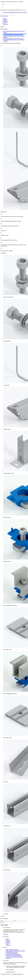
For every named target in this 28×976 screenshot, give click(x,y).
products (5, 29)
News (20, 12)
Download (17, 12)
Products (12, 12)
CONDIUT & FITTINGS (11, 953)
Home (4, 12)
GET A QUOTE (4, 16)
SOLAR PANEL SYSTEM (12, 952)
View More (5, 934)
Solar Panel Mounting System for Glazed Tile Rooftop (15, 33)
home (2, 29)
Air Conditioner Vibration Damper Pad (14, 956)
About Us (8, 12)
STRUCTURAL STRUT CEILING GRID (15, 950)
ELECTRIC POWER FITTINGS (13, 954)
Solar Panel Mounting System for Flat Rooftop (13, 34)
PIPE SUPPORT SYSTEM (12, 949)
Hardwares (8, 958)
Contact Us (24, 12)
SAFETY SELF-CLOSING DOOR (14, 955)
